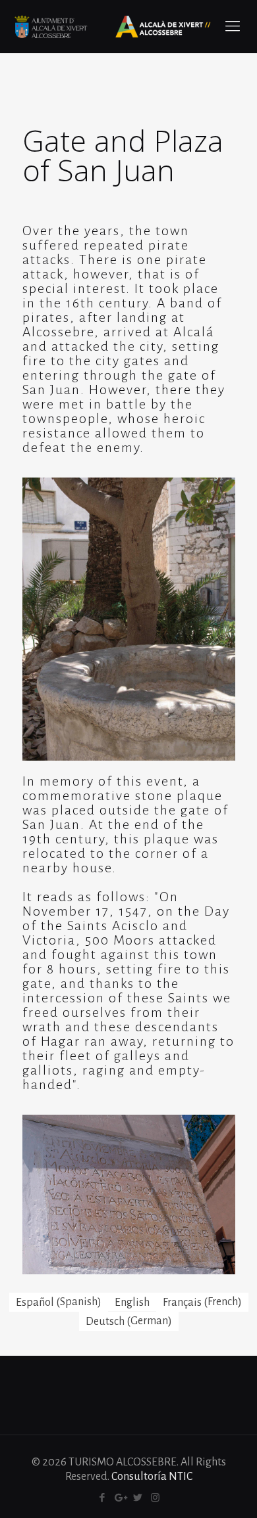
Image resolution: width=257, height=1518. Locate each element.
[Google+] (120, 1498)
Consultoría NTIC (151, 1477)
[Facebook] (102, 1498)
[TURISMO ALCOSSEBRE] (112, 26)
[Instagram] (155, 1498)
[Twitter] (137, 1498)
